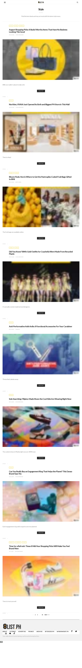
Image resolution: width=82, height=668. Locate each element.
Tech (16, 25)
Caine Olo (18, 329)
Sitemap (13, 631)
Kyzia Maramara (20, 34)
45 (42, 614)
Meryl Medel (18, 182)
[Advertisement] (41, 654)
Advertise (22, 631)
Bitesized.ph (49, 631)
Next (46, 614)
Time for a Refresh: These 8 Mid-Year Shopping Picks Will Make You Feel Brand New (39, 547)
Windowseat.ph (63, 631)
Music (11, 172)
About (5, 631)
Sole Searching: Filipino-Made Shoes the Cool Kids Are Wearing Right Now (40, 399)
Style (11, 25)
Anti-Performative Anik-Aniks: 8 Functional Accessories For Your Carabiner (40, 326)
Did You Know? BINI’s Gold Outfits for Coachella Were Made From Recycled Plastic (41, 252)
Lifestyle (18, 542)
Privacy (31, 631)
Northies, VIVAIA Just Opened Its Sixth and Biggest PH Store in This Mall (39, 104)
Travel (21, 25)
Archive (39, 631)
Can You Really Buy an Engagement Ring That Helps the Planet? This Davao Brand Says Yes (40, 472)
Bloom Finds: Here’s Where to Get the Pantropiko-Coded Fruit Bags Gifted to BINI (40, 178)
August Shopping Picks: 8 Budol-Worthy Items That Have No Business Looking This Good (38, 30)
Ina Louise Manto (19, 551)
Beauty (11, 542)
